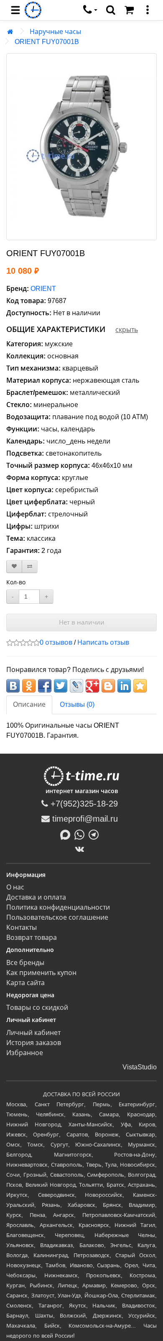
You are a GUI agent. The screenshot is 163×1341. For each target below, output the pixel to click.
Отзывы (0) (77, 704)
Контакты (21, 927)
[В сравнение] (30, 566)
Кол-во (15, 582)
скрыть (126, 329)
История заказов (33, 1042)
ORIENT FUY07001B (47, 41)
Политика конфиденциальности (58, 907)
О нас (15, 887)
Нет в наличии (81, 622)
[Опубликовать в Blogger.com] (108, 686)
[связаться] (90, 10)
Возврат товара (31, 937)
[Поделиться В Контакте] (13, 686)
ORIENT (43, 288)
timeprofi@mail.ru (84, 818)
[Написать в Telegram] (96, 833)
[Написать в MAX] (67, 833)
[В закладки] (14, 566)
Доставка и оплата (36, 897)
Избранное (24, 1052)
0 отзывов (56, 642)
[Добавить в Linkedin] (124, 686)
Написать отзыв (103, 642)
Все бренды (25, 962)
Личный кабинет (33, 1032)
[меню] (147, 10)
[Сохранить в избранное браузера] (140, 686)
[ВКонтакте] (81, 848)
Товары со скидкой (37, 1007)
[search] (111, 10)
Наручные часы (55, 31)
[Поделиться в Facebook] (44, 686)
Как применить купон (41, 972)
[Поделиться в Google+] (92, 686)
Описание (29, 704)
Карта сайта (25, 982)
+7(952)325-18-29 (83, 803)
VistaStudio (139, 1067)
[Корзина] (129, 10)
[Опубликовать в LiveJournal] (76, 686)
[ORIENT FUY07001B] (81, 146)
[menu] (15, 10)
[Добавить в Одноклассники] (29, 686)
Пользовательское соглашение (57, 917)
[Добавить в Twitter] (60, 686)
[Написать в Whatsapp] (81, 833)
